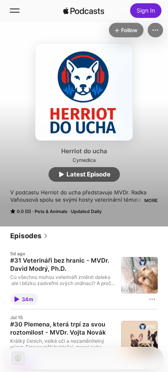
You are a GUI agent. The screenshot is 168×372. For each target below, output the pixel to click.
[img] (83, 11)
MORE (151, 200)
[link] (29, 235)
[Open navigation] (15, 11)
